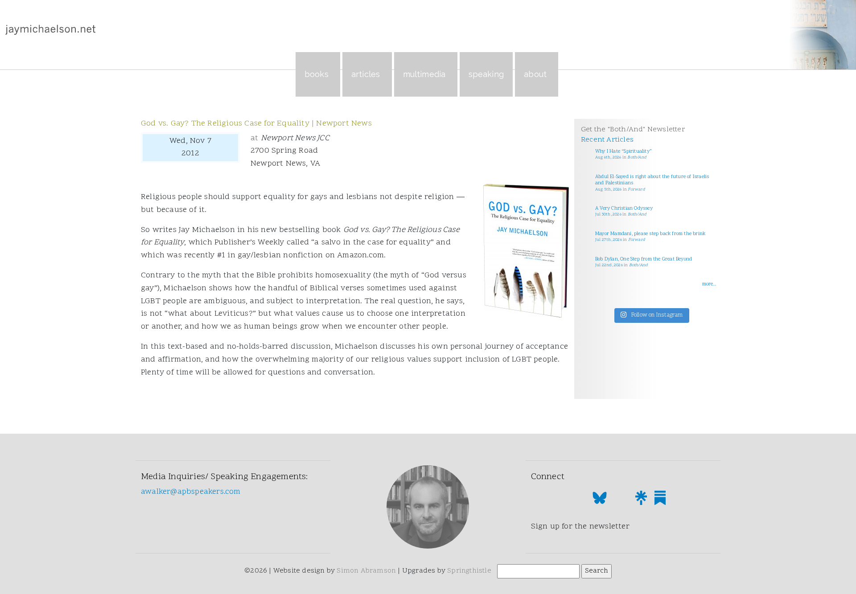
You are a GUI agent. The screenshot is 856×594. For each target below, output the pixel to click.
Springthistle (469, 571)
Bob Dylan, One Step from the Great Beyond (643, 259)
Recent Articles (607, 140)
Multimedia (424, 74)
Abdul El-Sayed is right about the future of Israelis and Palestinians (652, 180)
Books (317, 74)
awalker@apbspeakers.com (191, 491)
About (535, 74)
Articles (365, 74)
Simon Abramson (366, 571)
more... (709, 284)
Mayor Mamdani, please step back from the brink (650, 234)
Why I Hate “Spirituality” (623, 151)
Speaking (486, 74)
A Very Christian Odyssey (624, 208)
